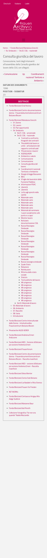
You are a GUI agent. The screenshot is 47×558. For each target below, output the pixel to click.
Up (23, 74)
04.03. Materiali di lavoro (26, 303)
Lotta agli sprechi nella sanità (30, 193)
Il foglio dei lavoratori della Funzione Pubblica (31, 180)
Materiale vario (27, 197)
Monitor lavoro (27, 218)
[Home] (22, 20)
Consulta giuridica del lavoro (29, 165)
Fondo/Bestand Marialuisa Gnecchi (24, 47)
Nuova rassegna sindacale (31, 261)
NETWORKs (13, 391)
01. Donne (17, 122)
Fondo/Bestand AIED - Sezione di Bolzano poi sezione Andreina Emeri (25, 343)
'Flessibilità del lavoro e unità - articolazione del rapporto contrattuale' (30, 146)
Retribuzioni (26, 269)
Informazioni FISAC (28, 184)
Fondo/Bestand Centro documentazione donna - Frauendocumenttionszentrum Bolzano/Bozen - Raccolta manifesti (25, 356)
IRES (23, 176)
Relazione (25, 267)
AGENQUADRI (26, 153)
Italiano (18, 3)
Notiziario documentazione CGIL (29, 222)
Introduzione (18, 316)
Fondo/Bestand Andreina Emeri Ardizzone (21, 336)
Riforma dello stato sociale (28, 273)
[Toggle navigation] (23, 40)
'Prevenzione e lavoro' (29, 151)
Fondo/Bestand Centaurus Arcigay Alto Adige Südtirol (24, 397)
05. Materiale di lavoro (21, 305)
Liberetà (24, 187)
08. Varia (16, 313)
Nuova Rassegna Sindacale (27, 227)
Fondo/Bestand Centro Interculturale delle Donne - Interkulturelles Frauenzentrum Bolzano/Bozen (23, 323)
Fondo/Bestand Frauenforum (20, 349)
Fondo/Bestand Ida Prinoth (19, 408)
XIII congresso (26, 282)
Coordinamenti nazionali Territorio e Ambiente (35, 77)
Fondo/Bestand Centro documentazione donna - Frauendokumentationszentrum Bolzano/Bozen (25, 113)
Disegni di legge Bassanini (31, 174)
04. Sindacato (11, 50)
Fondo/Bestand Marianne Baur (21, 403)
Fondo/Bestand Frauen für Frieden (22, 387)
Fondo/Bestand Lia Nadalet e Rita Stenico (25, 382)
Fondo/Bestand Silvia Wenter (20, 373)
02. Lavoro (17, 125)
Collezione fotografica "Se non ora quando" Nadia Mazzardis (22, 414)
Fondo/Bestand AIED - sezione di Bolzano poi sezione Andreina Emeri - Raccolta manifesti (25, 366)
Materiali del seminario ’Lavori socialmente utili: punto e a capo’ (30, 213)
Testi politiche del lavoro (30, 279)
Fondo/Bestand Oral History (20, 105)
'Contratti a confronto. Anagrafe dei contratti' (30, 139)
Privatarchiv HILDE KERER (19, 330)
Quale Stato (26, 264)
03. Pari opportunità (21, 127)
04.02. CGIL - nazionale (28, 50)
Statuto (24, 277)
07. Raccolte (18, 310)
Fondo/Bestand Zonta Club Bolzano (23, 377)
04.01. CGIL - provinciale (26, 133)
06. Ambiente (18, 308)
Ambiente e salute (28, 156)
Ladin (27, 3)
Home (5, 47)
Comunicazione (10, 74)
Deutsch (7, 3)
